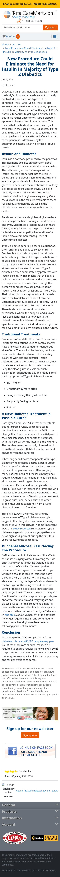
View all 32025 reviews (28, 790)
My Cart (12, 36)
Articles (16, 44)
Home (5, 44)
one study (10, 615)
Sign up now (30, 735)
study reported (22, 528)
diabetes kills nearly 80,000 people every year (28, 641)
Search (52, 27)
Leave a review (49, 790)
